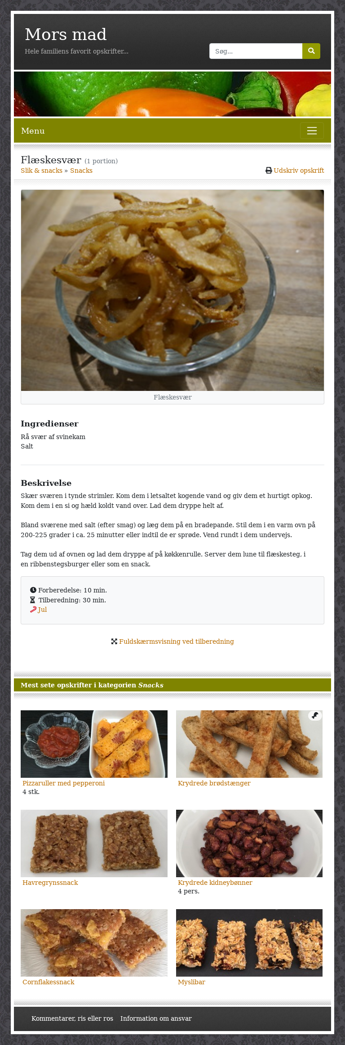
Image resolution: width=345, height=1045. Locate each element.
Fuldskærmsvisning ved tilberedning (176, 641)
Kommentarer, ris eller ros (72, 1018)
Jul (42, 609)
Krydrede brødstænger (214, 783)
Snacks (81, 170)
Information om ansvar (156, 1018)
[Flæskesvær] (172, 290)
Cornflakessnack (48, 982)
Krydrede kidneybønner (215, 882)
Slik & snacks (41, 170)
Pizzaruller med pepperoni (63, 783)
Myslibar (191, 982)
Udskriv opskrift (299, 170)
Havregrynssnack (50, 882)
